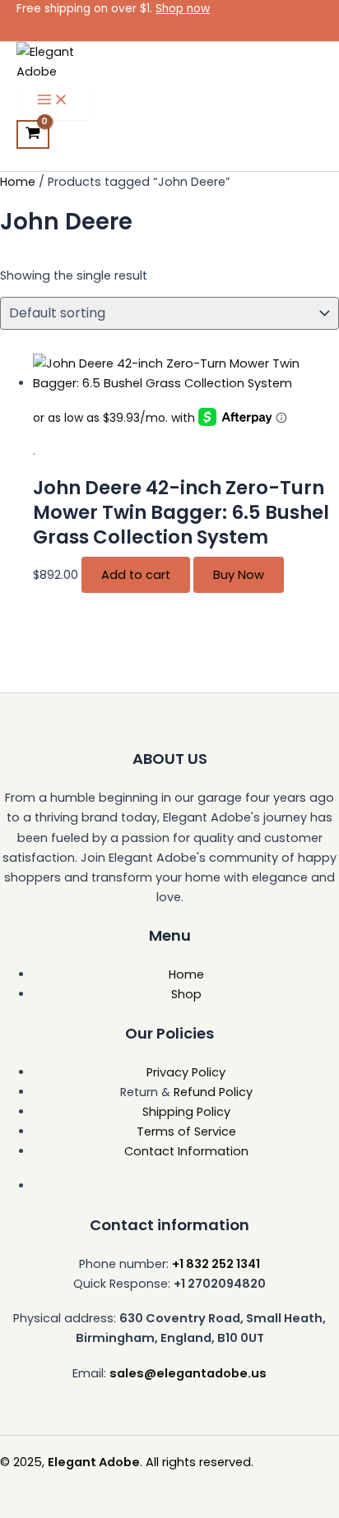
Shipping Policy (186, 1112)
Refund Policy (213, 1092)
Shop (186, 994)
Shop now (183, 8)
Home (17, 182)
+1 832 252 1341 (216, 1264)
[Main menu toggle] (52, 100)
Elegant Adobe (94, 1462)
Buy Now (238, 575)
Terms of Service (186, 1131)
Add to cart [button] (135, 575)
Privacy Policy (185, 1072)
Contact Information (186, 1151)
